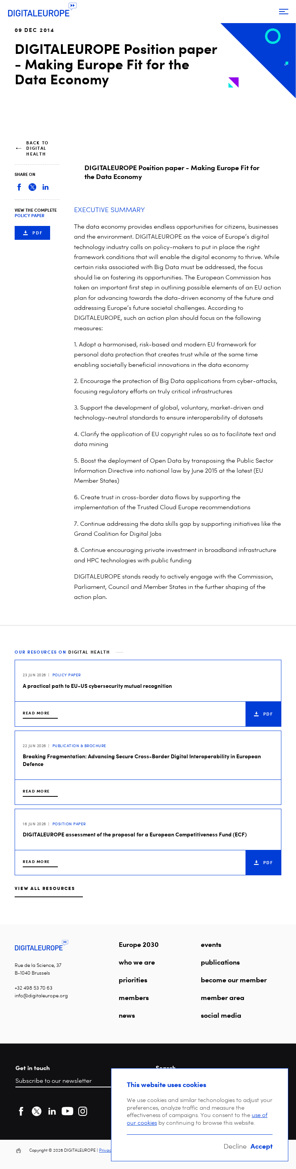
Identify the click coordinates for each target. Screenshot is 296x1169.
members (134, 997)
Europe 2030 (139, 944)
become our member (234, 979)
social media (221, 1015)
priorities (133, 979)
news (127, 1015)
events (211, 944)
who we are (137, 962)
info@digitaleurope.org (41, 995)
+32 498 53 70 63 (33, 988)
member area (222, 997)
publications (220, 962)
